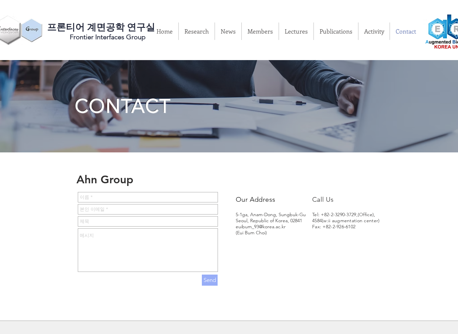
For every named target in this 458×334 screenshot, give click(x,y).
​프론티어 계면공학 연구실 (101, 27)
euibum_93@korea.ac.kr (261, 227)
